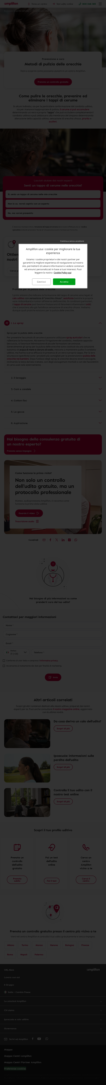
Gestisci (41, 281)
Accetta (64, 281)
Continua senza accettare (72, 241)
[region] (53, 266)
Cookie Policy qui (62, 272)
